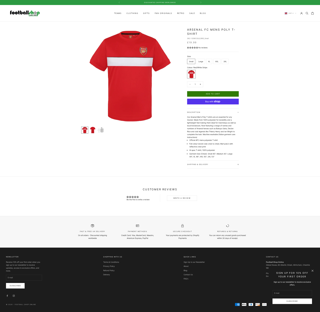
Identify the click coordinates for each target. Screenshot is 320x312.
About (186, 266)
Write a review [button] (181, 198)
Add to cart (213, 94)
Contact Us (188, 274)
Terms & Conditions (111, 262)
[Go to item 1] (84, 130)
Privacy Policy (109, 266)
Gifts (146, 13)
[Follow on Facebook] (7, 295)
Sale (192, 13)
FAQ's (186, 279)
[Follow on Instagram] (13, 295)
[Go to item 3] (100, 130)
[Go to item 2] (92, 130)
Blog (203, 13)
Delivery (106, 274)
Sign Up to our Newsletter (194, 262)
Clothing (132, 13)
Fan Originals (163, 13)
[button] (192, 48)
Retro (180, 13)
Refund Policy (108, 270)
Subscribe (292, 301)
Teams (118, 13)
